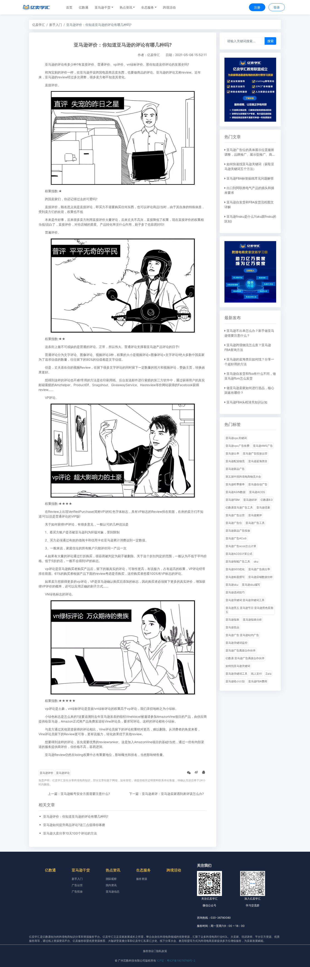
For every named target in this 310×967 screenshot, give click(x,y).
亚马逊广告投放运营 (255, 453)
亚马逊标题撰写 (235, 577)
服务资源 (141, 879)
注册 (257, 7)
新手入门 (55, 25)
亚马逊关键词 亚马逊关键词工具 (245, 600)
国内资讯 (111, 885)
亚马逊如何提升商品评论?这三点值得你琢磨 (74, 825)
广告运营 (77, 885)
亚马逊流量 (263, 507)
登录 (276, 7)
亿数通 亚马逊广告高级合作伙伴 (245, 658)
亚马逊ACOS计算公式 (239, 553)
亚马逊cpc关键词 (236, 438)
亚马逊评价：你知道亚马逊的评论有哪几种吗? (75, 816)
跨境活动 (169, 7)
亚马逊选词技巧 (235, 592)
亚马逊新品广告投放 (238, 530)
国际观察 (111, 879)
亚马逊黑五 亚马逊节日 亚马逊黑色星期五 (249, 610)
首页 (69, 7)
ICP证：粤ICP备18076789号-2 (176, 960)
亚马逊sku (232, 584)
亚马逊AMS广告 (263, 445)
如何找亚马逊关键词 (238, 666)
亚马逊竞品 (232, 627)
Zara (268, 673)
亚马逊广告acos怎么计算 (241, 546)
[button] (104, 7)
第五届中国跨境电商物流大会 (243, 476)
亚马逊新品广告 (235, 469)
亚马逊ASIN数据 (236, 492)
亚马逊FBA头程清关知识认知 (246, 402)
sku (256, 561)
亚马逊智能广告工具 (238, 561)
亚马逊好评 (250, 499)
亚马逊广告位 (234, 523)
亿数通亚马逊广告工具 (239, 507)
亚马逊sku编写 (251, 584)
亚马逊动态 (112, 891)
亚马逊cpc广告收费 (237, 445)
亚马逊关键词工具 (236, 673)
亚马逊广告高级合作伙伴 (241, 650)
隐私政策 (161, 951)
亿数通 (83, 7)
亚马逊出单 (232, 453)
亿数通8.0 (267, 499)
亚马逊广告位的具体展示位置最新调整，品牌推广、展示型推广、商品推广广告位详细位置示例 (249, 154)
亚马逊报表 (232, 619)
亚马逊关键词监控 (236, 642)
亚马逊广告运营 (235, 515)
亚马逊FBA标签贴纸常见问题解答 (250, 178)
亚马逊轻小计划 (235, 681)
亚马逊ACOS (257, 492)
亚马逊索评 (255, 515)
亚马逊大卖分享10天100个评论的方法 (70, 833)
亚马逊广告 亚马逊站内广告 (242, 635)
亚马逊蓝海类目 (257, 461)
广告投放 (77, 891)
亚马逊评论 (63, 773)
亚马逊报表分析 (252, 619)
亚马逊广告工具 (255, 523)
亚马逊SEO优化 (235, 569)
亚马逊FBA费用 (257, 681)
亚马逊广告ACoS (236, 538)
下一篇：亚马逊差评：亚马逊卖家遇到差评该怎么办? (166, 794)
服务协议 (148, 951)
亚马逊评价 (46, 773)
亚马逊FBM (233, 499)
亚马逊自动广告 (257, 484)
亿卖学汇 (38, 25)
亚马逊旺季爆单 (235, 484)
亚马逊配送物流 (235, 461)
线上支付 (256, 673)
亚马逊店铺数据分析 (260, 577)
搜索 (270, 41)
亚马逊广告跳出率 (259, 569)
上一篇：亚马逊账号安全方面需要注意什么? (79, 794)
